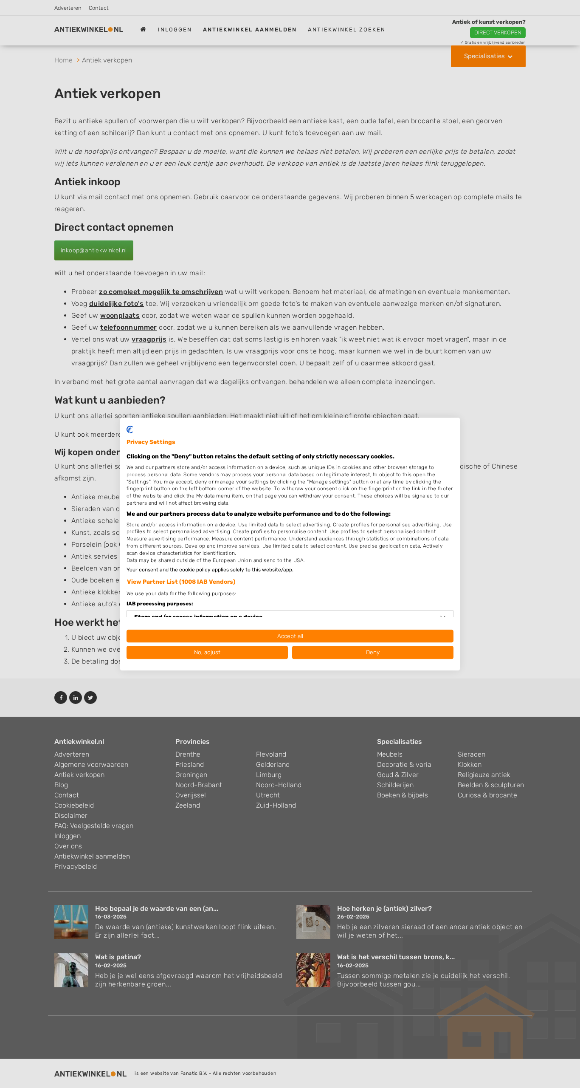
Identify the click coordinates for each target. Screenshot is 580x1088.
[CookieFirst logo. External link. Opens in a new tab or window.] (130, 429)
